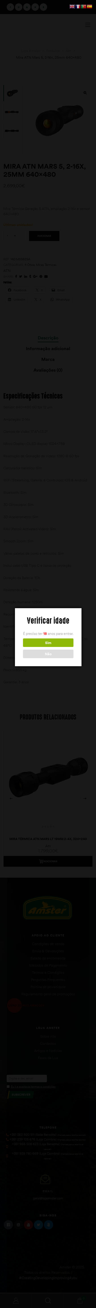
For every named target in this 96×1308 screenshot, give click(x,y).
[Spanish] (90, 6)
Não (48, 654)
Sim (48, 642)
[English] (72, 6)
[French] (78, 6)
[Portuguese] (84, 6)
